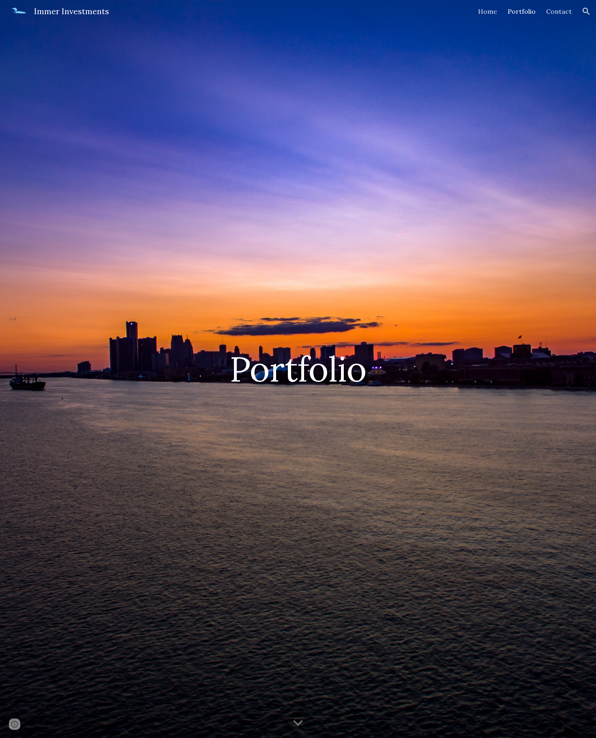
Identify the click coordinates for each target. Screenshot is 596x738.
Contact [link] (559, 11)
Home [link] (487, 11)
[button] (586, 11)
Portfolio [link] (522, 11)
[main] (298, 368)
